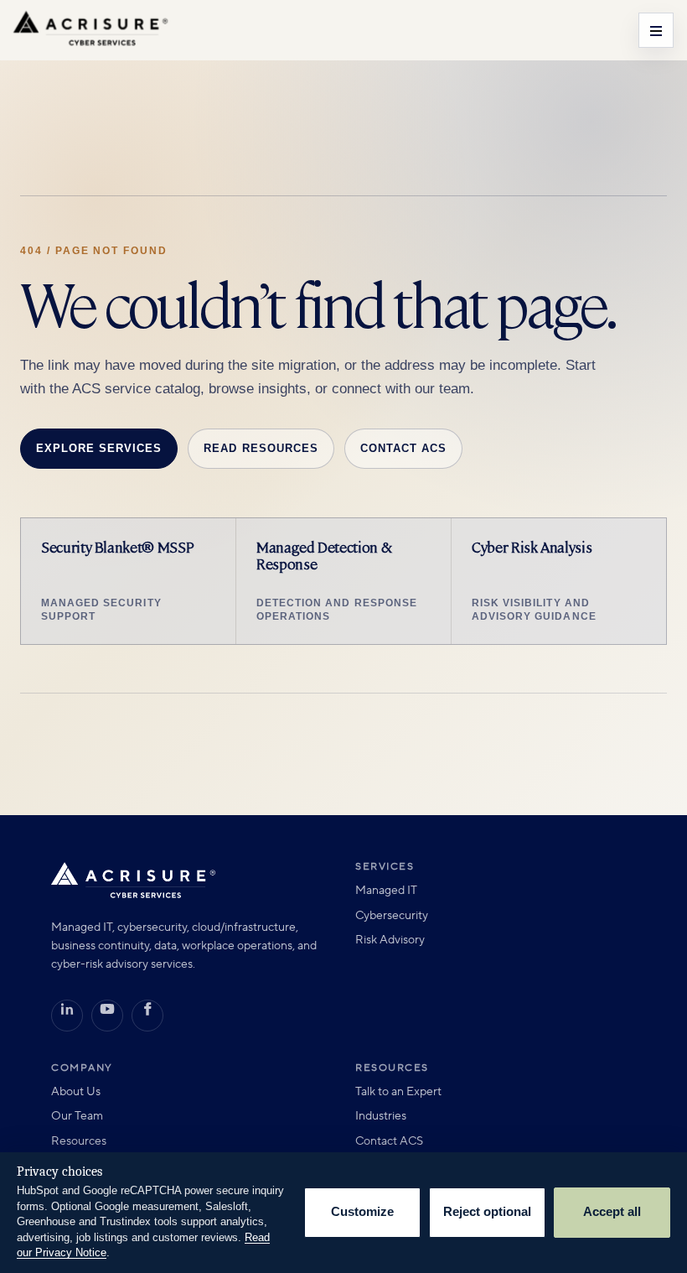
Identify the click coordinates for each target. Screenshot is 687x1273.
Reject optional (487, 1211)
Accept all (612, 1211)
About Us (76, 1091)
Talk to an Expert (398, 1091)
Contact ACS (403, 448)
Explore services (99, 448)
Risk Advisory (390, 940)
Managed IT (386, 890)
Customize (362, 1211)
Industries (380, 1116)
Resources (78, 1141)
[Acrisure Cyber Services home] (90, 30)
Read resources (261, 448)
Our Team (77, 1116)
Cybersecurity (391, 915)
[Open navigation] (656, 30)
